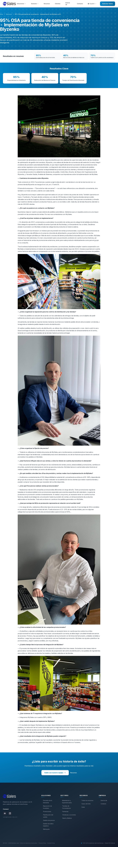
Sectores (34, 3)
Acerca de (67, 3)
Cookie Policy (51, 843)
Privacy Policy (42, 843)
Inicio (1, 14)
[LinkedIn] (10, 813)
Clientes (57, 3)
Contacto (80, 3)
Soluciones (20, 3)
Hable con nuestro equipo (53, 773)
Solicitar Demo (107, 4)
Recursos (47, 3)
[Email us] (5, 813)
